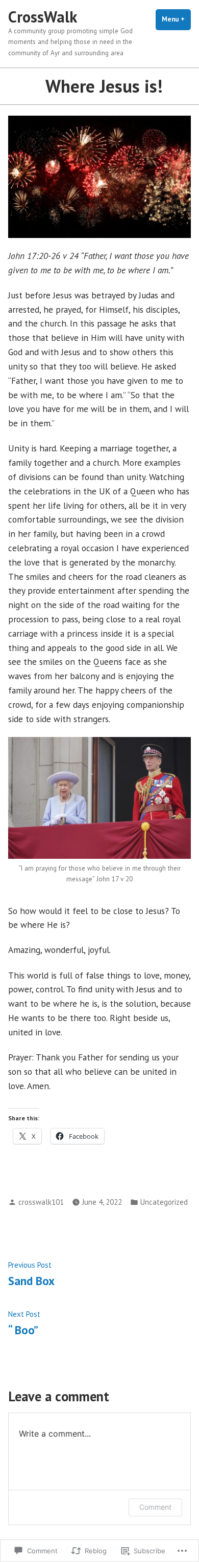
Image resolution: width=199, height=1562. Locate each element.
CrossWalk (42, 17)
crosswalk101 (41, 1202)
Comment (155, 1507)
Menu (176, 19)
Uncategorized (164, 1202)
